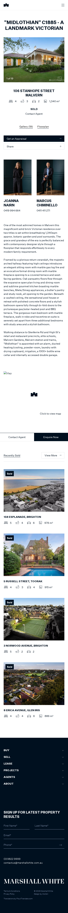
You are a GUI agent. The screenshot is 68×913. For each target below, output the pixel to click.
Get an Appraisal (16, 138)
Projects (11, 770)
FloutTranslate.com (25, 898)
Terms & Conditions (12, 891)
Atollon (45, 894)
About (9, 784)
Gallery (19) (26, 126)
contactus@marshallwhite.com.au (23, 862)
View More (51, 455)
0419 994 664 (12, 210)
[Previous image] (9, 60)
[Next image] (59, 60)
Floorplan (43, 126)
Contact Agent (17, 437)
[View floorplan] (59, 78)
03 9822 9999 (12, 858)
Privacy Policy (9, 894)
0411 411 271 (43, 210)
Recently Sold (12, 455)
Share (10, 146)
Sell (7, 757)
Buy (6, 750)
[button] (34, 394)
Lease (8, 764)
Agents (9, 777)
